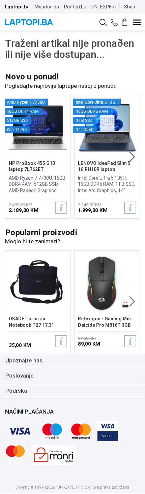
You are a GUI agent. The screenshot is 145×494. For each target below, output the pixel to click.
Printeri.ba (75, 6)
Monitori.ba (47, 6)
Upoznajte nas (23, 360)
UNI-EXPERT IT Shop (113, 6)
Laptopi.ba (17, 6)
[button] (132, 156)
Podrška (16, 390)
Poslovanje (19, 375)
